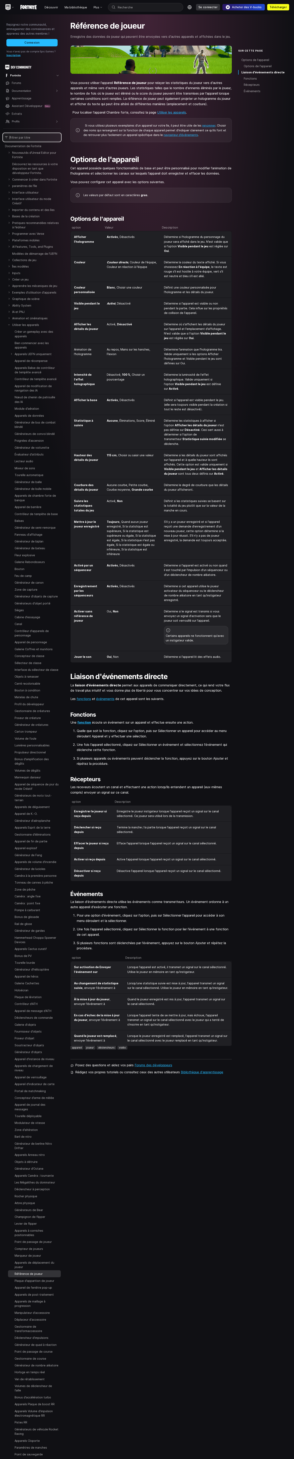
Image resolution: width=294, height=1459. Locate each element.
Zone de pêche (25, 889)
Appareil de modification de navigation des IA (33, 388)
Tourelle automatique (29, 475)
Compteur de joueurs (29, 1248)
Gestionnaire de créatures (32, 711)
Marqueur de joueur (28, 1255)
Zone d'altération (26, 1129)
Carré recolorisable (27, 683)
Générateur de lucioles (30, 868)
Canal (18, 624)
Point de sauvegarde (29, 1454)
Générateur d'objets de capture (36, 596)
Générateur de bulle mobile (33, 488)
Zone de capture (26, 589)
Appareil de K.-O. (26, 813)
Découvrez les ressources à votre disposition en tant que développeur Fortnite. (35, 168)
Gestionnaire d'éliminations (33, 834)
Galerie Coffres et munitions (34, 649)
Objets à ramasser (27, 676)
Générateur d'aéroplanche (32, 820)
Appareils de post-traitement (34, 1294)
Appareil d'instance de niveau (34, 1059)
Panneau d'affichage (28, 534)
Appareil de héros (26, 976)
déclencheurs (106, 1047)
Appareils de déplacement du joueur (34, 1264)
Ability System (21, 305)
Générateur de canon (29, 582)
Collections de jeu (24, 260)
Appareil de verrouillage (31, 1077)
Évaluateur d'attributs (29, 454)
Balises (19, 520)
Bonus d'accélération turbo (33, 1397)
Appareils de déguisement (32, 807)
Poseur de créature (28, 717)
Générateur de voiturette (32, 447)
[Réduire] (9, 324)
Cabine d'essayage (27, 617)
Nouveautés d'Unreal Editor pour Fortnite (34, 155)
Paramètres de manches (31, 1447)
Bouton (19, 569)
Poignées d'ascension (29, 440)
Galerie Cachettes (27, 983)
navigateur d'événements (181, 135)
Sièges (19, 610)
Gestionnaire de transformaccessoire (28, 1328)
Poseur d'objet (24, 1038)
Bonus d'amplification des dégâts (32, 761)
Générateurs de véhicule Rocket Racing (36, 1431)
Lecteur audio (24, 461)
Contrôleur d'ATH (26, 1004)
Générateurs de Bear (29, 1209)
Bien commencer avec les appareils (32, 345)
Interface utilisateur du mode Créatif (31, 201)
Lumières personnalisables (32, 745)
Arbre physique (25, 1203)
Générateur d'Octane (29, 1168)
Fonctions (250, 78)
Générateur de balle (28, 482)
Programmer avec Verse (28, 233)
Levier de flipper (26, 1223)
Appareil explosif (26, 848)
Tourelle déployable (28, 1116)
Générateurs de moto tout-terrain (33, 798)
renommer (208, 125)
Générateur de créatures (31, 724)
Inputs (16, 273)
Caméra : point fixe (27, 903)
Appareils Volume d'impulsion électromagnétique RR (34, 1413)
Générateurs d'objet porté (32, 603)
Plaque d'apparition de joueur (34, 1280)
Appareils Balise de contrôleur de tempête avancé (35, 370)
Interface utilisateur (25, 192)
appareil (77, 1047)
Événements (252, 91)
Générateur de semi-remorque (35, 527)
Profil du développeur (29, 704)
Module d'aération (27, 408)
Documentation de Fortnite (23, 146)
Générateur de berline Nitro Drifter (33, 1145)
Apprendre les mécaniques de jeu (34, 286)
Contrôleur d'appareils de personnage (32, 633)
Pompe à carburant (27, 910)
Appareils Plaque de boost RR (35, 1404)
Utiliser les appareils (25, 325)
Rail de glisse (23, 923)
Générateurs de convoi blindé (35, 433)
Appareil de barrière (28, 507)
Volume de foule (25, 738)
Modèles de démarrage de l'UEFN (34, 253)
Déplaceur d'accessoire (30, 1319)
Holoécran (21, 990)
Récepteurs (252, 85)
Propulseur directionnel (30, 752)
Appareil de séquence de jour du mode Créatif (37, 786)
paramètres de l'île (24, 186)
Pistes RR (21, 1422)
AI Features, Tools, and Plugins (32, 246)
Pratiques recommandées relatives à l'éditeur (35, 225)
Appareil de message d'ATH (33, 1010)
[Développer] (9, 152)
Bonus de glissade (27, 917)
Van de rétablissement (30, 1379)
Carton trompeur (26, 731)
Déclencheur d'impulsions (31, 1337)
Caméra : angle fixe (28, 896)
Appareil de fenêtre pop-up (33, 1287)
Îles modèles (20, 266)
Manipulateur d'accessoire (32, 1312)
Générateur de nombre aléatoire (36, 1365)
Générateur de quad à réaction (36, 1344)
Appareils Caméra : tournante (34, 1175)
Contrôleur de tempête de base (36, 514)
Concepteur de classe (29, 656)
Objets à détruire (26, 1161)
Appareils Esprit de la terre (32, 827)
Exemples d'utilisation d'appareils (34, 292)
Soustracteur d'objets (29, 1045)
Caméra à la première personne (36, 875)
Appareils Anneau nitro (30, 1154)
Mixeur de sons (25, 468)
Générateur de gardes (30, 930)
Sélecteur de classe (28, 662)
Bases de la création (26, 216)
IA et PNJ (18, 312)
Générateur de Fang (28, 855)
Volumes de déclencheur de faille (33, 1388)
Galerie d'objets (25, 1024)
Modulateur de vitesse (30, 1122)
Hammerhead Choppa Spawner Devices (35, 940)
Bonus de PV (23, 955)
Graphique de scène (26, 299)
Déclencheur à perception (32, 1189)
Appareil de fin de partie (31, 841)
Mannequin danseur (28, 777)
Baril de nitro (23, 1136)
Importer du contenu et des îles (33, 210)
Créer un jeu (20, 279)
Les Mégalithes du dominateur (35, 1182)
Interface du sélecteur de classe (36, 669)
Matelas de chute (26, 697)
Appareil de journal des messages (30, 1107)
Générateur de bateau (30, 548)
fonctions (84, 699)
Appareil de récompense (31, 361)
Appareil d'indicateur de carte (35, 1084)
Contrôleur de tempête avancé (36, 379)
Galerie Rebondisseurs (30, 562)
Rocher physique (26, 1196)
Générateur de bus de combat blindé (35, 424)
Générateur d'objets (28, 1052)
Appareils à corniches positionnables (29, 1232)
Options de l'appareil (255, 60)
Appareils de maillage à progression (30, 1303)
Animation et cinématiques (30, 318)
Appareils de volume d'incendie (35, 862)
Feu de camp (23, 575)
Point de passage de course (34, 1351)
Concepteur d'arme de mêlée (34, 1097)
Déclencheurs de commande (34, 1017)
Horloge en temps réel (30, 1372)
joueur (90, 1047)
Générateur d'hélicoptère (32, 969)
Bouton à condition (27, 690)
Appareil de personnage (31, 642)
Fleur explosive (25, 555)
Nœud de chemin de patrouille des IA (35, 399)
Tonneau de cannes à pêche (34, 882)
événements (105, 699)
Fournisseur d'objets (28, 1031)
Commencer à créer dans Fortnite (34, 179)
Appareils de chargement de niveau (34, 1068)
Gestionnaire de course (30, 1358)
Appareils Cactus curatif (31, 949)
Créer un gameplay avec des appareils (34, 334)
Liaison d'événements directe (263, 72)
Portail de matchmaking (30, 1091)
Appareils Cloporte (27, 1440)
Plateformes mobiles (26, 240)
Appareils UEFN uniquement (33, 354)
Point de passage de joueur (33, 1241)
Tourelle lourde (25, 962)
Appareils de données (29, 415)
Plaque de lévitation (28, 997)
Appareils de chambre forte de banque (35, 498)
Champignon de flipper (30, 1216)
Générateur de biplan (29, 541)
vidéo (122, 1047)
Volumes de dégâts (27, 770)
